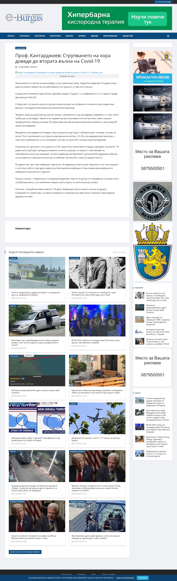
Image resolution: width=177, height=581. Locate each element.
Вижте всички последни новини (25, 552)
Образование (110, 36)
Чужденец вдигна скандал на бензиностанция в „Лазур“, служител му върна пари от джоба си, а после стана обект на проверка (34, 488)
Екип (94, 574)
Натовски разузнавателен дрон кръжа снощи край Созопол (35, 391)
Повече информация (125, 578)
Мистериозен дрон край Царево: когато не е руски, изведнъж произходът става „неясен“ (96, 536)
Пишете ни (67, 574)
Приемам (143, 578)
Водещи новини (17, 404)
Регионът (25, 36)
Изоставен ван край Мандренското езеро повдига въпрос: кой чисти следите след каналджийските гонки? (35, 342)
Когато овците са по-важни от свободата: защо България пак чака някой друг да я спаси (94, 293)
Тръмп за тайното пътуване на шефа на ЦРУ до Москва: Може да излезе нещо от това (33, 536)
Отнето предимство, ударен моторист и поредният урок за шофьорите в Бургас (35, 293)
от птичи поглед (163, 2)
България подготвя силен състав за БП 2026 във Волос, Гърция (157, 331)
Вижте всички (119, 252)
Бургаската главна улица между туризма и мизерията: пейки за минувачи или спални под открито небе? (97, 391)
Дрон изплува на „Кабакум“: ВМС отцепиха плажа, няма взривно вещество (158, 321)
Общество (128, 36)
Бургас (11, 36)
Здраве (94, 36)
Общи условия (108, 574)
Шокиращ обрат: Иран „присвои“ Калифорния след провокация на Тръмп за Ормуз (35, 439)
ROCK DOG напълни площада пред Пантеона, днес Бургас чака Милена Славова (96, 341)
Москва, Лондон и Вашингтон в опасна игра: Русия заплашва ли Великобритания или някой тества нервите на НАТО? (96, 488)
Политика (55, 36)
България (40, 36)
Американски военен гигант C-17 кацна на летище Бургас (96, 439)
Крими (82, 36)
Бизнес (69, 36)
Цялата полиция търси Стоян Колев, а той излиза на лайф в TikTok (157, 341)
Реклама (81, 574)
